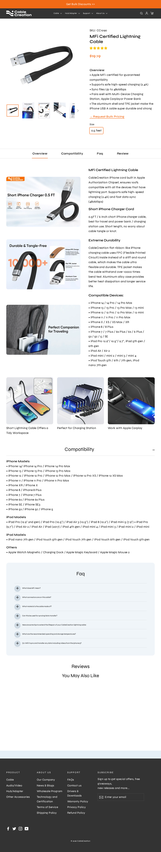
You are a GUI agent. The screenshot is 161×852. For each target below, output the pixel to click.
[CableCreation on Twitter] (14, 828)
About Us (100, 13)
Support (87, 13)
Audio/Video (14, 785)
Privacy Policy (76, 807)
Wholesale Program (49, 791)
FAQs (70, 779)
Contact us (74, 785)
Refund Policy (76, 812)
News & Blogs (45, 785)
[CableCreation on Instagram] (20, 828)
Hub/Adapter (71, 13)
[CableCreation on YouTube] (26, 828)
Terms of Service (47, 807)
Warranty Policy (77, 801)
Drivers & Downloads (74, 793)
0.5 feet (96, 130)
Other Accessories (18, 797)
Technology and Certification (47, 799)
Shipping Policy (47, 812)
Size (92, 124)
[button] (99, 48)
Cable (56, 13)
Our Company (46, 779)
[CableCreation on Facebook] (8, 828)
